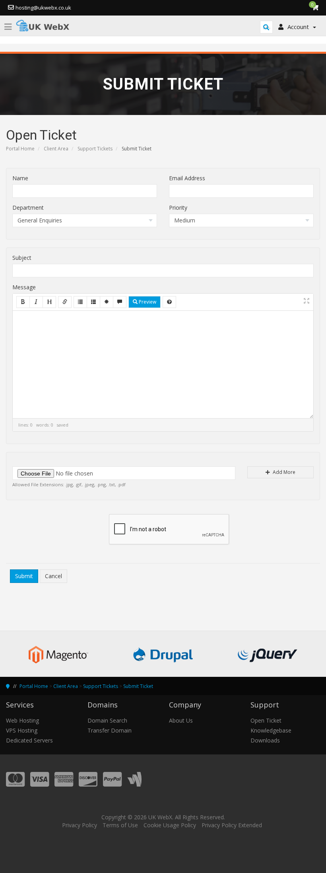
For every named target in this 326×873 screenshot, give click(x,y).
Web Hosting (22, 720)
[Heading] (49, 302)
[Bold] (23, 302)
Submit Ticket (138, 686)
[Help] (169, 302)
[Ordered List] (93, 302)
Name (20, 178)
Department (28, 207)
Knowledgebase (270, 730)
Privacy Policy (79, 825)
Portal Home (20, 148)
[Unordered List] (80, 302)
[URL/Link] (65, 302)
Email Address (187, 178)
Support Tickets (95, 148)
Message (24, 287)
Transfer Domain (109, 730)
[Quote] (119, 302)
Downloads (265, 740)
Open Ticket (265, 720)
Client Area (56, 148)
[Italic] (36, 302)
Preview (147, 301)
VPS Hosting (21, 730)
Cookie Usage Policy (170, 825)
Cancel (53, 576)
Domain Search (107, 720)
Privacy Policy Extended (232, 825)
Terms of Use (120, 825)
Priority (178, 207)
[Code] (106, 302)
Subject (21, 257)
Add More (283, 472)
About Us (181, 720)
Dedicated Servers (29, 740)
